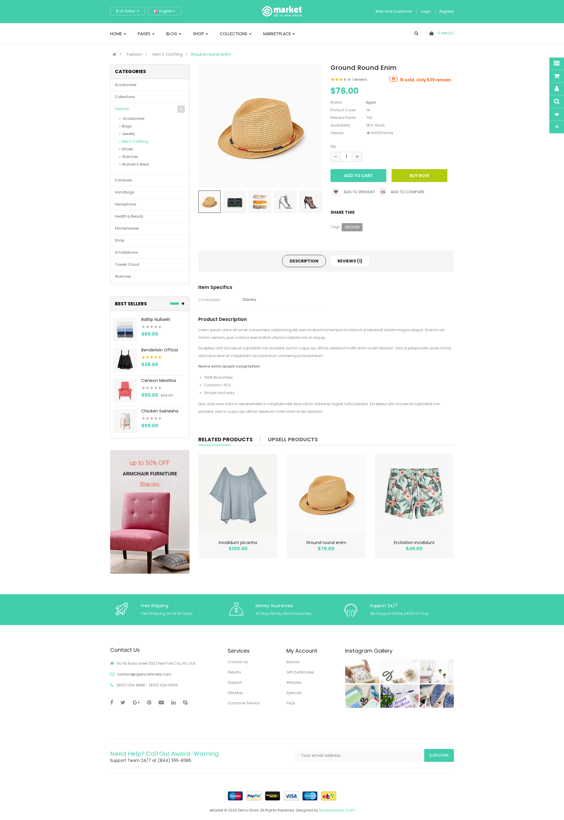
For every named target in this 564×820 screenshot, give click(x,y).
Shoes (127, 149)
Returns (234, 672)
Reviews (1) (350, 261)
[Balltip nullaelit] (125, 328)
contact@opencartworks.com (144, 674)
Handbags (125, 192)
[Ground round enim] (326, 493)
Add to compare (407, 192)
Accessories (126, 84)
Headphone (125, 204)
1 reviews (359, 79)
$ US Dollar (126, 11)
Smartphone (126, 252)
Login (426, 11)
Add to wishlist (359, 192)
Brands (293, 661)
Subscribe (439, 755)
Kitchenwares (127, 228)
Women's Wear (135, 164)
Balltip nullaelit (155, 319)
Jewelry (128, 133)
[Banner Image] (149, 512)
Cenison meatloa (158, 380)
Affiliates (294, 682)
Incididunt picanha (238, 542)
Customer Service (243, 703)
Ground (352, 227)
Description (304, 261)
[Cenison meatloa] (125, 390)
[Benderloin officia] (125, 359)
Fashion (134, 54)
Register (446, 11)
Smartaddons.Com (337, 810)
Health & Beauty (129, 216)
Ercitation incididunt (414, 542)
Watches (130, 156)
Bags (127, 126)
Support (235, 682)
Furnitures (123, 180)
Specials (294, 692)
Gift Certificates (300, 672)
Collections (125, 96)
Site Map (235, 692)
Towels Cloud (127, 264)
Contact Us (238, 661)
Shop (119, 240)
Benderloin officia (159, 350)
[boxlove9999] (360, 671)
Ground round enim (211, 54)
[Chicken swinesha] (125, 420)
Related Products (225, 439)
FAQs (290, 703)
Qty (333, 146)
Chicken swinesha (159, 411)
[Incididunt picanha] (238, 493)
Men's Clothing (167, 54)
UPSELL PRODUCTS (293, 439)
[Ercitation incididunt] (414, 493)
